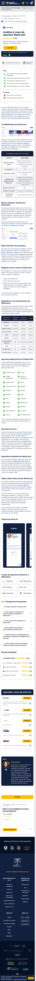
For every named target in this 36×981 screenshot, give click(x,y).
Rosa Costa (7, 16)
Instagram (26, 921)
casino (12, 224)
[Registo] (14, 550)
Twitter (27, 917)
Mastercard (25, 884)
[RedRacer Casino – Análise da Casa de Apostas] (30, 745)
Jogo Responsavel (9, 900)
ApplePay (25, 896)
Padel (9, 917)
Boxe (9, 930)
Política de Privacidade (9, 896)
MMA (9, 933)
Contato (9, 889)
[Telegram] (31, 3)
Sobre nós (9, 892)
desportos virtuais (17, 225)
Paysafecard (25, 899)
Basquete (9, 936)
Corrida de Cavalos (9, 920)
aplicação (17, 461)
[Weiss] (8, 28)
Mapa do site (9, 907)
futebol (18, 436)
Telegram (26, 924)
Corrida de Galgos (9, 923)
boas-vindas (20, 249)
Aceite (31, 978)
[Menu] (3, 3)
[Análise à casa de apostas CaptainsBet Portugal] (30, 725)
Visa (25, 887)
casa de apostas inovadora (20, 118)
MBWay (25, 902)
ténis (23, 436)
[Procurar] (27, 3)
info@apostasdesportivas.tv (20, 871)
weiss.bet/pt (25, 158)
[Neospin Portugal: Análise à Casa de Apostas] (30, 714)
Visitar (10, 48)
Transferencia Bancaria (25, 891)
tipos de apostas (7, 114)
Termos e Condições (9, 885)
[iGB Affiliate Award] (5, 848)
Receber (27, 698)
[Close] (32, 975)
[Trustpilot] (5, 55)
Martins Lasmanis (21, 21)
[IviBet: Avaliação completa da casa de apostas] (30, 703)
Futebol (9, 927)
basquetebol (5, 437)
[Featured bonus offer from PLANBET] (23, 3)
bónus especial (6, 252)
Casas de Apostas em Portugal (10, 8)
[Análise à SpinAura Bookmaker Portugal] (30, 735)
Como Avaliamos (9, 904)
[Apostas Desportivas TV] (13, 3)
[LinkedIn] (6, 770)
